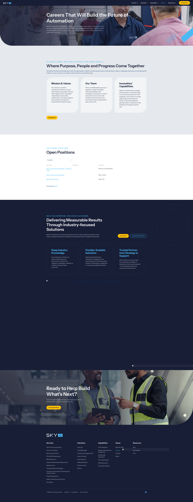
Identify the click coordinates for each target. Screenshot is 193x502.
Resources (137, 443)
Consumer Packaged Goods (85, 453)
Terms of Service (84, 492)
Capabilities (103, 443)
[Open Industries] (147, 3)
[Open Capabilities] (157, 3)
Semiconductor (81, 459)
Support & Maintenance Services (55, 479)
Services (49, 443)
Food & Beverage (82, 450)
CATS (56, 186)
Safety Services (50, 465)
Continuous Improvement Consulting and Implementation (58, 472)
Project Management (52, 476)
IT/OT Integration (103, 447)
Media (117, 456)
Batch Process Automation (53, 447)
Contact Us (67, 492)
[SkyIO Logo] (7, 3)
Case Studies (136, 450)
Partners (117, 453)
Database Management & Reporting (105, 451)
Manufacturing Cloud (52, 453)
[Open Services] (137, 3)
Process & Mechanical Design (54, 468)
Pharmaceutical (81, 465)
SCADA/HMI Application (101, 456)
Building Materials (82, 462)
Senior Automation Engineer (55, 175)
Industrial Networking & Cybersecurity (57, 462)
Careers (117, 450)
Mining (79, 468)
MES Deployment (51, 459)
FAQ (134, 453)
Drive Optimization (103, 460)
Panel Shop (49, 482)
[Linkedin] (146, 492)
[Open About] (165, 3)
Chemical (80, 447)
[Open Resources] (175, 3)
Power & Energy (81, 456)
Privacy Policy (74, 492)
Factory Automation (52, 450)
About (117, 443)
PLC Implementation (104, 466)
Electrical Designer (52, 179)
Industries (81, 443)
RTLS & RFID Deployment (53, 456)
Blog (134, 447)
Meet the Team (119, 447)
